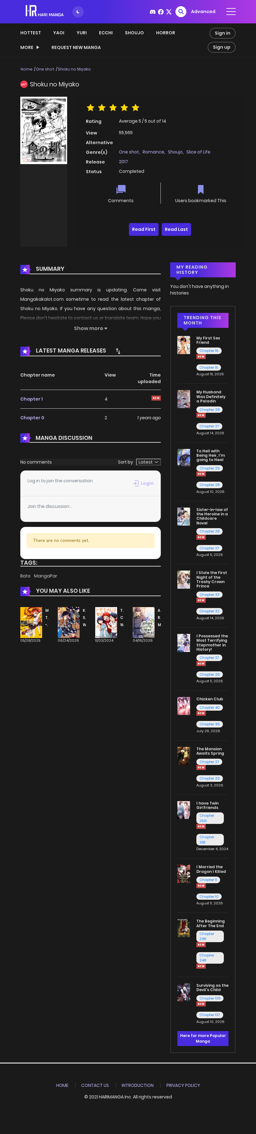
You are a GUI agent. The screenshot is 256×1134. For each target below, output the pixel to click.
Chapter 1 (31, 399)
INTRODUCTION (138, 1085)
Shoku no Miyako (74, 69)
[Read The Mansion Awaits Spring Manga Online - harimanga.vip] (183, 755)
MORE (26, 47)
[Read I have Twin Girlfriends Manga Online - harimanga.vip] (183, 809)
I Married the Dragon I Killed (211, 869)
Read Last (176, 229)
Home (26, 69)
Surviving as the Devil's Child (212, 987)
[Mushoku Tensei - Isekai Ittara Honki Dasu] (31, 622)
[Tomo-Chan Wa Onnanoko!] (106, 622)
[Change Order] (118, 351)
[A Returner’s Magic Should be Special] (144, 622)
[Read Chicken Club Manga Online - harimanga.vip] (183, 706)
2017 (123, 161)
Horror (165, 33)
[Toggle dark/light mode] (78, 11)
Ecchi (106, 33)
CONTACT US (95, 1085)
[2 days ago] (201, 885)
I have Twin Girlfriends (207, 805)
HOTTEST (30, 33)
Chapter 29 (209, 468)
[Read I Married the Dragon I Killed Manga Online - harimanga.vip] (183, 873)
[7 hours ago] (201, 356)
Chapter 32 (209, 611)
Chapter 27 (209, 426)
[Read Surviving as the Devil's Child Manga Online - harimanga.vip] (183, 992)
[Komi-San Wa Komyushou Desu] (69, 622)
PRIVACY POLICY (183, 1085)
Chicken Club (209, 699)
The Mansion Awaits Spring (210, 751)
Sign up (221, 47)
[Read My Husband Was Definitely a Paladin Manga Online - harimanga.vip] (183, 399)
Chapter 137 (209, 1014)
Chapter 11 (208, 879)
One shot (45, 69)
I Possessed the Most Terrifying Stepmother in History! (212, 642)
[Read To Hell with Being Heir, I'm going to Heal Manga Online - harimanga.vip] (183, 457)
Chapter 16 (209, 350)
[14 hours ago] (201, 415)
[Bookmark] (201, 190)
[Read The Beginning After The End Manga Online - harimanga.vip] (183, 928)
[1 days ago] (201, 944)
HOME (62, 1085)
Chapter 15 (208, 367)
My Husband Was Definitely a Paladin (210, 396)
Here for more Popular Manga (203, 1038)
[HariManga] (45, 11)
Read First (143, 229)
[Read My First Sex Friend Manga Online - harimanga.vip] (183, 344)
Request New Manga (76, 47)
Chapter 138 (209, 998)
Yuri (81, 33)
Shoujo (134, 33)
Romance (153, 152)
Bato (26, 576)
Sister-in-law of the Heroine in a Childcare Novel (212, 516)
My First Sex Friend (208, 340)
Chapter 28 (209, 409)
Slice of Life (198, 152)
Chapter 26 (209, 674)
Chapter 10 (209, 896)
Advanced (203, 11)
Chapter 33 (209, 594)
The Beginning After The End (210, 923)
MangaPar (45, 576)
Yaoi (58, 33)
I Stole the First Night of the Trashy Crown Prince (211, 579)
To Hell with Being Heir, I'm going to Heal (210, 455)
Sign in (222, 33)
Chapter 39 (209, 724)
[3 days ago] (201, 473)
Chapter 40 (209, 707)
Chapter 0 (32, 418)
